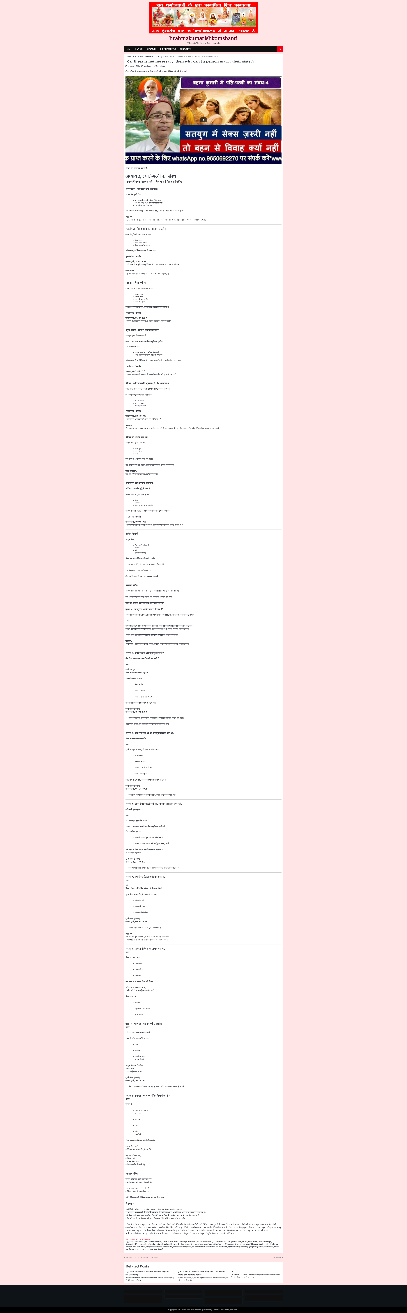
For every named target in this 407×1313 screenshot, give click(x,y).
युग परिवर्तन (259, 1247)
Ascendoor (216, 1310)
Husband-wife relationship (136, 1244)
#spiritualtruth (219, 1242)
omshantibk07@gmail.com (155, 66)
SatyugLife (212, 1244)
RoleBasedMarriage (199, 1244)
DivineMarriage (264, 1242)
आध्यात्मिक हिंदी (178, 1247)
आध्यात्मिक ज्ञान (157, 1247)
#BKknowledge (180, 1242)
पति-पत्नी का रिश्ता (221, 1247)
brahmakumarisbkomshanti (203, 38)
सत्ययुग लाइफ (149, 1249)
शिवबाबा (131, 1249)
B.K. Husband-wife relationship (137, 1239)
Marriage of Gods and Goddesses (162, 1244)
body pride (252, 1242)
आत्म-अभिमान (141, 1247)
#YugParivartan (234, 1242)
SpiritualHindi (265, 1244)
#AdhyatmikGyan (139, 1242)
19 (232, 1271)
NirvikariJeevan (183, 1244)
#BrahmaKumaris (204, 1242)
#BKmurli (191, 1242)
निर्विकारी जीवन (210, 1247)
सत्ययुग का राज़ (139, 1249)
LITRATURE (151, 49)
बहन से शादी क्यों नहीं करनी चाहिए (238, 1247)
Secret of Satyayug (226, 1244)
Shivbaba (254, 1244)
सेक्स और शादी (158, 1249)
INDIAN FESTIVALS (168, 49)
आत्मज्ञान (149, 1247)
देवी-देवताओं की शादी (198, 1247)
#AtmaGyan (167, 1242)
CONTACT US (185, 49)
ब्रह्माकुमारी (252, 1247)
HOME (129, 49)
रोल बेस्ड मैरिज (268, 1247)
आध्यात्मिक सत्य (167, 1247)
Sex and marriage (242, 1244)
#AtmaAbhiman (154, 1242)
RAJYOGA (139, 49)
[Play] (203, 119)
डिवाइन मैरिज (187, 1247)
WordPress (234, 1310)
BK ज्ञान (244, 1242)
